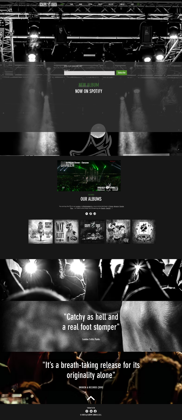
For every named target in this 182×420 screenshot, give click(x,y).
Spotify (103, 208)
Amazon (116, 206)
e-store (78, 206)
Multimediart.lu (88, 206)
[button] (140, 4)
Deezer (108, 208)
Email (66, 70)
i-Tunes (111, 206)
